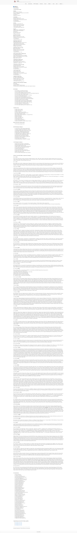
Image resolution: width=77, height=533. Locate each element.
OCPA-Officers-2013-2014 (18, 525)
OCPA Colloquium (36, 3)
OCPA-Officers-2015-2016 (18, 524)
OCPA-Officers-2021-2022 (18, 522)
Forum (53, 3)
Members (61, 3)
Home (26, 3)
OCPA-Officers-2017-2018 (18, 523)
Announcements (30, 3)
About (56, 3)
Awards (45, 3)
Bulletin (49, 3)
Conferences (41, 3)
